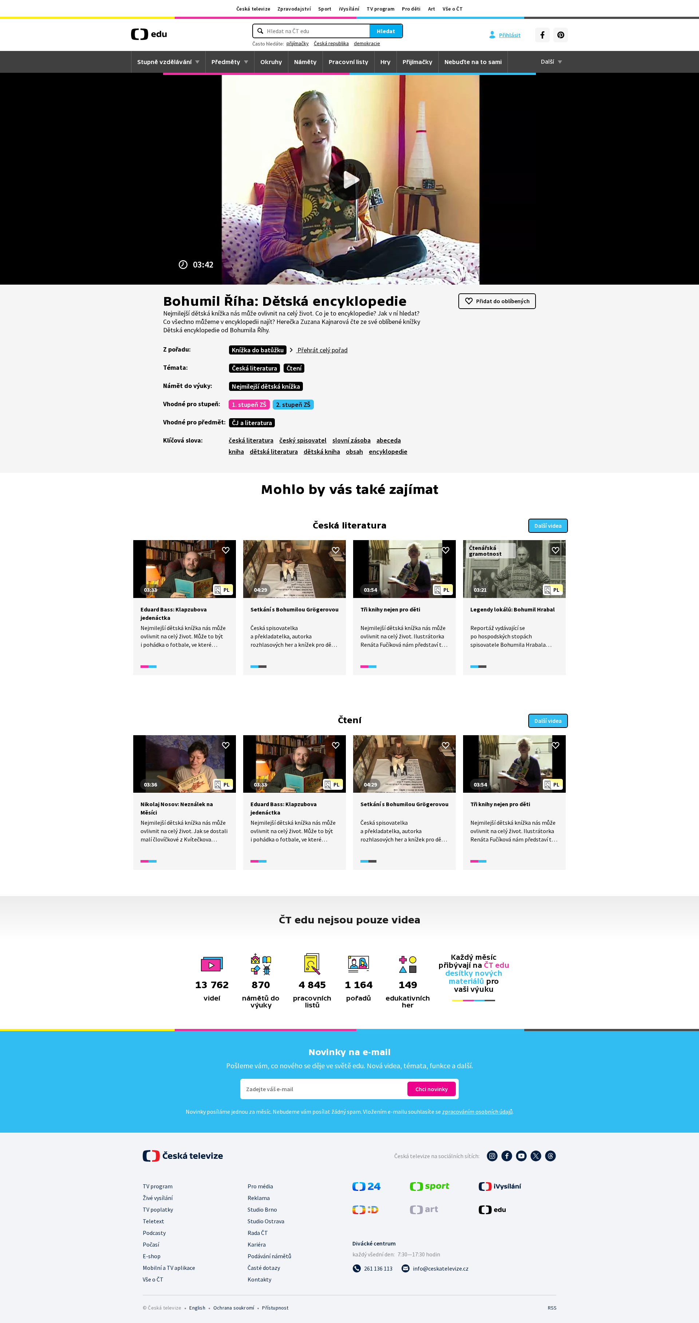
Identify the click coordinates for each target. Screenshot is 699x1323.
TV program (381, 8)
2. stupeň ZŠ (293, 404)
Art (431, 8)
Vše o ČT (453, 8)
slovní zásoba (351, 440)
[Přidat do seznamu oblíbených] (225, 550)
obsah (354, 451)
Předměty (226, 62)
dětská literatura (274, 451)
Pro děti (411, 8)
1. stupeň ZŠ (249, 404)
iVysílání (349, 8)
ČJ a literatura (252, 423)
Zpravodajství (294, 8)
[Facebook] (542, 35)
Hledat (386, 31)
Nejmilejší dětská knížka (266, 386)
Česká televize (253, 8)
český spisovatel (303, 440)
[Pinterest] (560, 35)
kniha (236, 451)
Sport (325, 8)
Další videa (548, 525)
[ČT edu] (149, 36)
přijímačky (298, 43)
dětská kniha (322, 451)
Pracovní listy (348, 62)
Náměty (305, 62)
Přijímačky (418, 62)
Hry (385, 62)
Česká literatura (254, 368)
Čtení (294, 368)
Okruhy (271, 62)
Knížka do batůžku (258, 350)
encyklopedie (388, 451)
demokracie (367, 43)
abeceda (388, 440)
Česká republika (331, 43)
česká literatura (251, 440)
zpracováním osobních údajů (477, 1111)
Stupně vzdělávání (164, 62)
